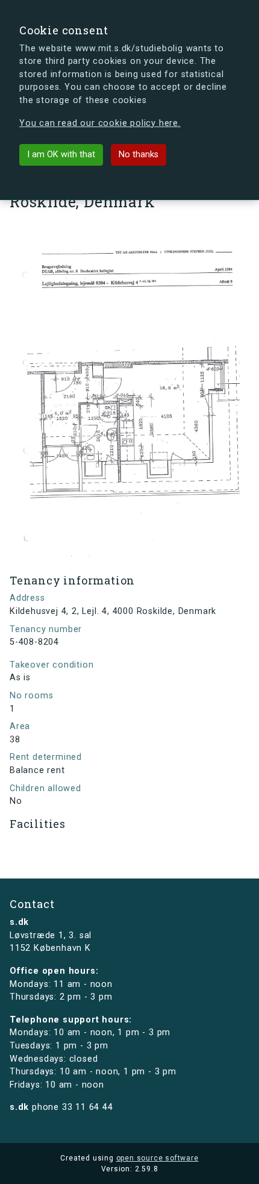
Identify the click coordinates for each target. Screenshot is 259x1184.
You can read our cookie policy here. (100, 123)
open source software (157, 1158)
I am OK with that (61, 154)
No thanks (138, 154)
